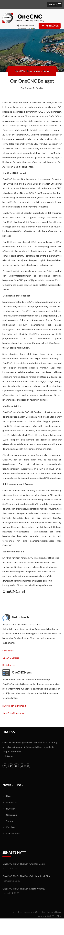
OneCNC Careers (10, 657)
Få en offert (7, 650)
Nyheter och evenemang (14, 705)
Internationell (26, 25)
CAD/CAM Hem (22, 71)
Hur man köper (50, 25)
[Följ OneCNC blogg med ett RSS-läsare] (27, 765)
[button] (54, 4)
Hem (6, 796)
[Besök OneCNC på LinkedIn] (16, 765)
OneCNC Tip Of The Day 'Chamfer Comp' (23, 863)
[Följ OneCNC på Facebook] (4, 765)
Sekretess (17, 911)
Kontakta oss (8, 665)
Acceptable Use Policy (34, 911)
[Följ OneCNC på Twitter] (10, 765)
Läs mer (7, 756)
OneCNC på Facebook (13, 713)
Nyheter (8, 808)
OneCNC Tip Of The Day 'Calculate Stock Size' (26, 876)
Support (8, 821)
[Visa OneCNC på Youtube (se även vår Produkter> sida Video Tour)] (22, 765)
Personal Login (54, 911)
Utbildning (9, 814)
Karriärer (8, 827)
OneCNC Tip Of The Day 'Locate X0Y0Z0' (24, 888)
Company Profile (41, 71)
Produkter (9, 802)
